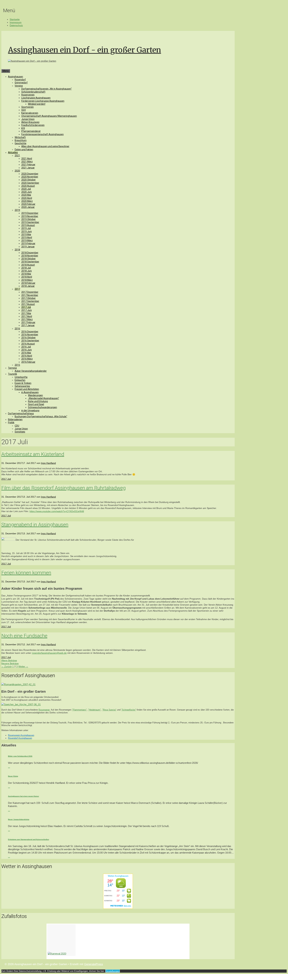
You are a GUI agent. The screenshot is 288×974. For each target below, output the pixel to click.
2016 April (26, 355)
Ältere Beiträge (9, 660)
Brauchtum (20, 140)
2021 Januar (28, 167)
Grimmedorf (21, 82)
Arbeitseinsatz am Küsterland (32, 454)
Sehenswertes (22, 386)
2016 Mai (26, 352)
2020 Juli (26, 189)
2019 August (28, 225)
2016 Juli (26, 346)
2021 (17, 155)
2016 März (27, 358)
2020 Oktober (28, 179)
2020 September (30, 183)
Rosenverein (27, 94)
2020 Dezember (29, 173)
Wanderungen (35, 395)
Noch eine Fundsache (24, 636)
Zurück (6, 666)
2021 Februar (28, 164)
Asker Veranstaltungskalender (31, 371)
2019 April (26, 237)
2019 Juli (26, 228)
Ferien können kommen (26, 573)
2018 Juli (26, 267)
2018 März (27, 280)
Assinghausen (15, 76)
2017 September (30, 301)
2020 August (28, 186)
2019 (17, 210)
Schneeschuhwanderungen (42, 407)
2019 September (30, 222)
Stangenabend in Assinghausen (34, 524)
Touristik (12, 374)
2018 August (28, 264)
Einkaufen (20, 380)
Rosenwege (44, 710)
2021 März (27, 161)
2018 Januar (28, 286)
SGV (23, 110)
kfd (23, 128)
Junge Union (27, 119)
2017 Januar (28, 325)
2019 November (29, 216)
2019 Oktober (28, 219)
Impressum (16, 22)
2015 (17, 365)
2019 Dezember (29, 213)
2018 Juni (26, 270)
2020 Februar (28, 204)
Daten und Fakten (24, 149)
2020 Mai (26, 195)
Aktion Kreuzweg (30, 122)
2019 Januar (28, 246)
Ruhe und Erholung (38, 401)
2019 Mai (26, 234)
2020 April (26, 198)
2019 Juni (26, 231)
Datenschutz (16, 25)
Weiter (23, 666)
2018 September (30, 261)
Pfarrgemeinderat (30, 131)
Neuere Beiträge (10, 663)
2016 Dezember (29, 331)
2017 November (29, 295)
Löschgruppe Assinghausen (35, 97)
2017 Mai (26, 313)
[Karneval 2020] (61, 940)
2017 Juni (26, 310)
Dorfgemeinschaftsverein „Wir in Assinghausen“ (46, 88)
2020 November (29, 176)
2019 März (27, 240)
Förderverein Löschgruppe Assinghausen (42, 101)
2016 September (30, 340)
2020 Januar (28, 207)
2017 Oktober (28, 298)
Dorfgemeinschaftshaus (21, 413)
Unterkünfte (21, 377)
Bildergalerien (15, 419)
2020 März (27, 201)
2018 (17, 249)
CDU (17, 425)
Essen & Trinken (23, 383)
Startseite (15, 19)
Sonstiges (20, 431)
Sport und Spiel (36, 404)
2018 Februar (28, 283)
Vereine (19, 85)
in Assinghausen (30, 392)
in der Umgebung (30, 410)
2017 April (26, 316)
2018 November (29, 255)
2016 (17, 328)
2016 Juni (26, 349)
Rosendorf (20, 79)
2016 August (28, 343)
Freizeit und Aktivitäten (27, 389)
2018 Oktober (28, 258)
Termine (12, 368)
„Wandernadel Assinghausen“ (43, 398)
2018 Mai (26, 273)
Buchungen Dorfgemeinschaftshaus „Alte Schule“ (41, 416)
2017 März (27, 319)
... (9, 766)
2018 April (26, 276)
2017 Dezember (29, 292)
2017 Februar (28, 322)
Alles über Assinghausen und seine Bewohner (45, 146)
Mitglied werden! (36, 104)
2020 (17, 170)
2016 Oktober (28, 337)
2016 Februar (28, 362)
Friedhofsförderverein (32, 125)
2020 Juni (26, 192)
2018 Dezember (29, 252)
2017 (17, 289)
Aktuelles (13, 152)
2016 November (29, 334)
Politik (11, 422)
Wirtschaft (20, 137)
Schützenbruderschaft (33, 91)
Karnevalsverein (29, 113)
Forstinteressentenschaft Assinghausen (42, 134)
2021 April (26, 158)
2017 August (28, 304)
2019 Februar (28, 243)
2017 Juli (26, 307)
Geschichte (20, 143)
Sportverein (27, 107)
